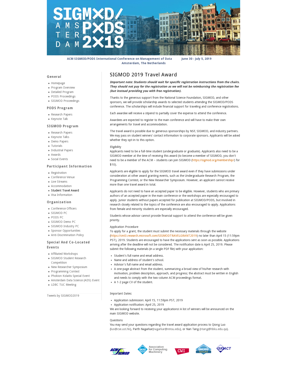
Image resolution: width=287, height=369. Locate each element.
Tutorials (56, 145)
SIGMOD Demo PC (63, 221)
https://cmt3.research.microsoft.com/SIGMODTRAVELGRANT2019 (154, 235)
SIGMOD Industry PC (65, 226)
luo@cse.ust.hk (120, 329)
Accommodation (61, 186)
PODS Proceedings (63, 96)
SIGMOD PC (59, 213)
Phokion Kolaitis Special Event (70, 275)
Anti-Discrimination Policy (67, 235)
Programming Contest (65, 271)
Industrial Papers (62, 150)
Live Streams (59, 181)
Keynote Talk (59, 119)
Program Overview (63, 87)
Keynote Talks (60, 137)
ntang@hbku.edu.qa (213, 329)
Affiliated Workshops (64, 253)
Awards (56, 154)
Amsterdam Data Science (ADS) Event (75, 280)
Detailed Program (62, 92)
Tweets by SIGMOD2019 (63, 295)
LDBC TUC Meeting (63, 284)
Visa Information (61, 194)
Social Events (59, 159)
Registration (59, 172)
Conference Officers (63, 208)
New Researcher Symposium (69, 267)
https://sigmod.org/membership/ (213, 160)
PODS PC (57, 217)
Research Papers (61, 114)
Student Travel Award (65, 190)
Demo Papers (59, 141)
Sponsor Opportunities (65, 230)
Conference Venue (63, 177)
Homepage (58, 83)
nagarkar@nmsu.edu (166, 329)
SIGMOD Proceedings (65, 100)
